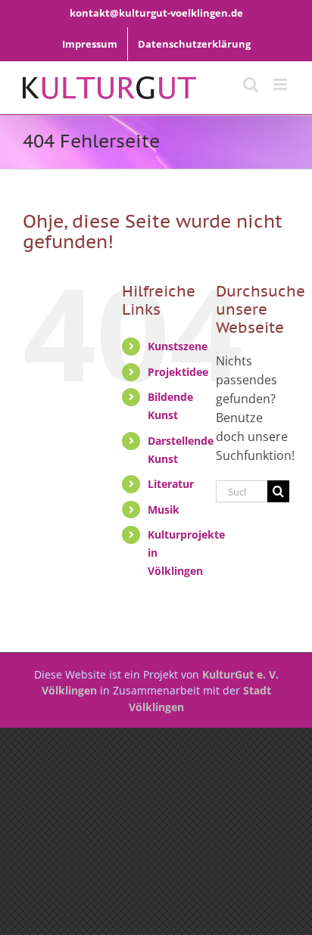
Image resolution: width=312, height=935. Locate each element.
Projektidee (178, 372)
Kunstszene (177, 346)
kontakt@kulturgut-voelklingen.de (156, 13)
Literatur (171, 484)
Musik (163, 509)
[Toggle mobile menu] (281, 84)
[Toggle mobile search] (250, 84)
